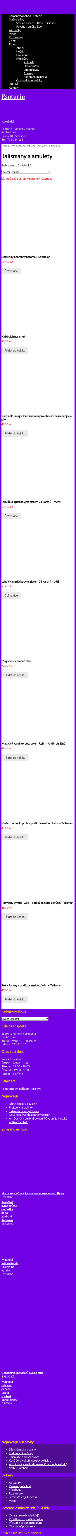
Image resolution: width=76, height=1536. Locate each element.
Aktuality (15, 30)
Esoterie (13, 97)
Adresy (28, 73)
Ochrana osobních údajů (24, 1515)
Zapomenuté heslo (35, 76)
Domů (5, 145)
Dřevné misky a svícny (23, 1103)
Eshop (13, 44)
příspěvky (15, 1489)
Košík (20, 51)
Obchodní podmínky (29, 80)
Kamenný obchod (20, 1486)
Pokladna (22, 55)
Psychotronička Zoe (29, 26)
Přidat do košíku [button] (14, 350)
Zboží (12, 40)
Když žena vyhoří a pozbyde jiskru (30, 1114)
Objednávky (31, 69)
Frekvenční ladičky (21, 1107)
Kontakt (14, 87)
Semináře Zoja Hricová (23, 1497)
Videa (12, 33)
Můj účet (22, 58)
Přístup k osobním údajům (25, 1522)
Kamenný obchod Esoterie (25, 16)
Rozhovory (16, 37)
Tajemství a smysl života (24, 1111)
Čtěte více (11, 271)
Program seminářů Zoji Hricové (21, 1088)
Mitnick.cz (34, 1533)
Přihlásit (29, 62)
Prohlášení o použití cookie (26, 1519)
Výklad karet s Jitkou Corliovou (36, 23)
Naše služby (16, 19)
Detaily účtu (31, 66)
